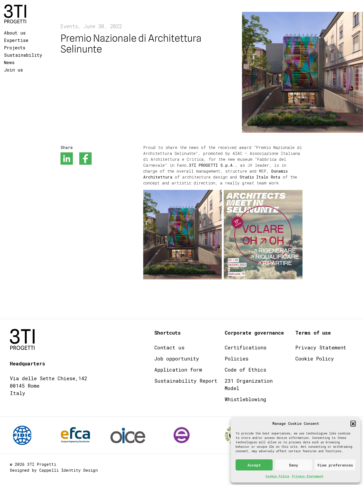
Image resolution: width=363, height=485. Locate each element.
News (9, 62)
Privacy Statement (307, 476)
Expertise (16, 40)
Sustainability (23, 55)
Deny (293, 465)
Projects (14, 48)
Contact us (169, 347)
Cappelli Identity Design (68, 470)
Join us (13, 70)
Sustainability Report (185, 380)
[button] (353, 423)
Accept (254, 465)
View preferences (335, 465)
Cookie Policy (277, 476)
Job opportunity (176, 358)
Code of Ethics (245, 369)
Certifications (245, 347)
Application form (178, 369)
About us (15, 33)
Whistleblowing (245, 399)
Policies (236, 358)
